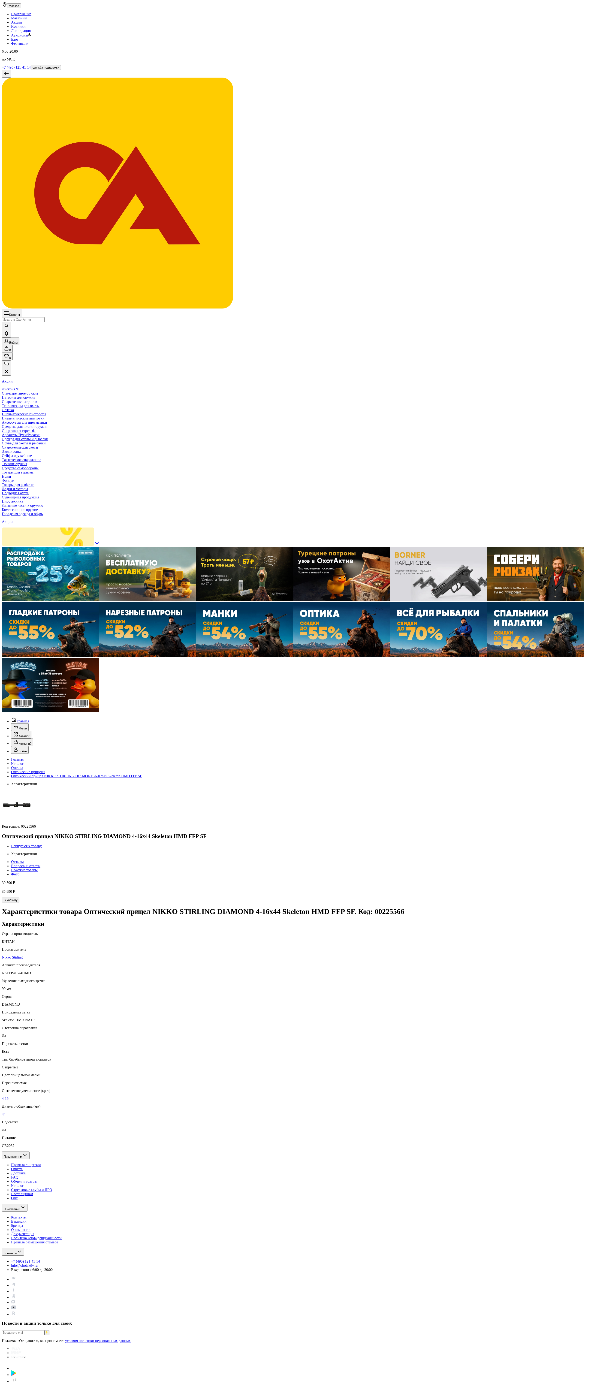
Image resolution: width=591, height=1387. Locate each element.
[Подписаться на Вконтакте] (13, 1279)
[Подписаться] (47, 1332)
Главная (23, 721)
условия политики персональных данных (98, 1341)
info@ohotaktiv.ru (24, 1265)
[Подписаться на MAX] (13, 1302)
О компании (12, 1209)
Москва (14, 6)
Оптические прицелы (28, 772)
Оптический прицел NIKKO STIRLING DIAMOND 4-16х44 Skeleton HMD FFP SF (76, 776)
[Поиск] (6, 326)
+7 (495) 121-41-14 (16, 67)
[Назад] (6, 74)
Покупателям (13, 1156)
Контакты (10, 1253)
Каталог (14, 315)
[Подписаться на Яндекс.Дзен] (13, 1291)
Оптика (17, 768)
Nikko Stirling (12, 957)
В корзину (11, 900)
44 (4, 1114)
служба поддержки (46, 67)
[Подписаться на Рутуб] (13, 1314)
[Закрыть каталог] (6, 372)
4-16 (5, 1099)
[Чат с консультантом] (6, 364)
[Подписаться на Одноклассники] (13, 1297)
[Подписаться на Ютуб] (13, 1308)
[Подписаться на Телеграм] (13, 1285)
